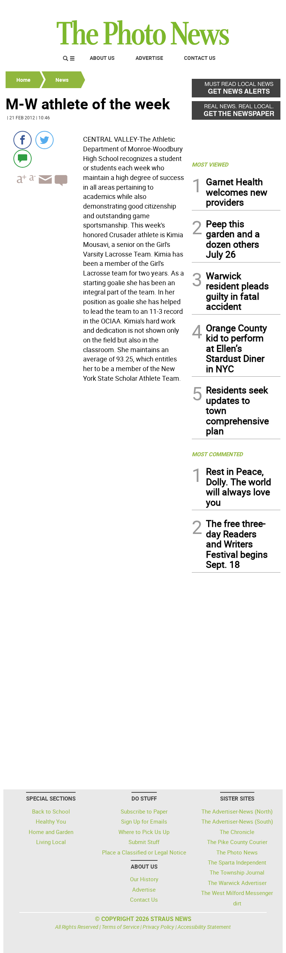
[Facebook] (22, 140)
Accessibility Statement (204, 926)
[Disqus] (96, 487)
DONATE (262, 9)
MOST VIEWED (210, 164)
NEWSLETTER (220, 9)
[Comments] (22, 158)
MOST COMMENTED (217, 454)
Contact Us (200, 57)
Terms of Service (120, 926)
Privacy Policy (158, 926)
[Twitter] (44, 140)
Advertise (149, 57)
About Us (102, 57)
